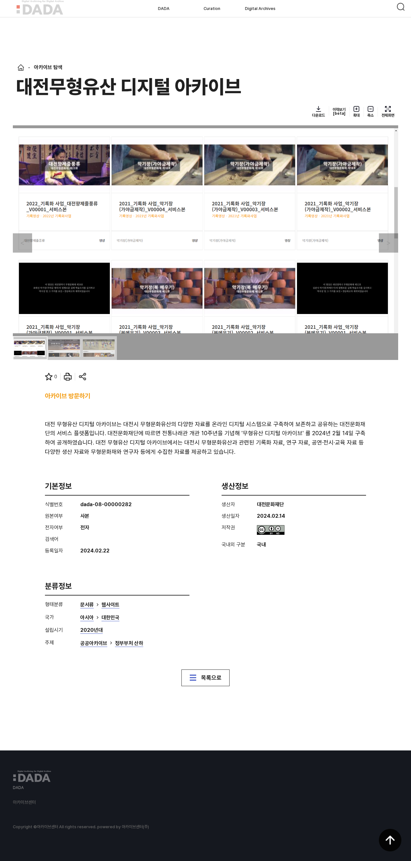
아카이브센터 (24, 802)
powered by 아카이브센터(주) (123, 826)
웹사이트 (110, 605)
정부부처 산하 (129, 643)
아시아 (87, 618)
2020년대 (91, 630)
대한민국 (110, 618)
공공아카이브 (93, 643)
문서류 (87, 605)
